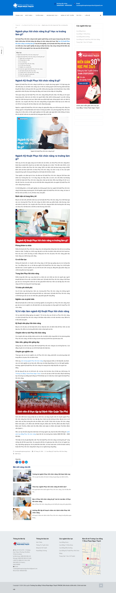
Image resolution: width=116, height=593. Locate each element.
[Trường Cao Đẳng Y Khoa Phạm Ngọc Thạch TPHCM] (23, 5)
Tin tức (79, 15)
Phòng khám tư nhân (25, 60)
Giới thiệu (29, 15)
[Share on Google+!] (23, 462)
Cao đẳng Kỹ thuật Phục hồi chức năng (31, 25)
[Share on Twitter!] (20, 462)
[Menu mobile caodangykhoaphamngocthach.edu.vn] (100, 15)
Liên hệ (87, 15)
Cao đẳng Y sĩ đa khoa (83, 34)
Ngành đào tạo (52, 15)
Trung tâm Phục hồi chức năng (27, 63)
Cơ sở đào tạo (23, 62)
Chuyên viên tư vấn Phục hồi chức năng (29, 72)
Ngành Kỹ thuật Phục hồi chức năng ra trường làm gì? (31, 56)
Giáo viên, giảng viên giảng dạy (27, 74)
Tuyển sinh (40, 15)
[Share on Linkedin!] (26, 462)
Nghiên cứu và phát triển (25, 67)
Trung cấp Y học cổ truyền (84, 42)
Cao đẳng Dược (81, 31)
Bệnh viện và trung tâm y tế (26, 58)
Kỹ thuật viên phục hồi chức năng (28, 70)
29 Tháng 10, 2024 (38, 451)
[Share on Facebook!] (16, 462)
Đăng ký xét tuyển (67, 15)
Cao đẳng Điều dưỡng (83, 36)
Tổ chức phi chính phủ (25, 65)
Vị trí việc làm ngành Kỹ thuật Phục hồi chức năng (30, 69)
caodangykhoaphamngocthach (22, 451)
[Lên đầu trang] (101, 585)
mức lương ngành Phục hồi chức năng (32, 361)
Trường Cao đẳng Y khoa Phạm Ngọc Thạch (28, 373)
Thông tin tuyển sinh (42, 545)
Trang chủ (19, 15)
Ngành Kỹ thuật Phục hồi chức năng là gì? (28, 54)
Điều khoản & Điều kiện (69, 585)
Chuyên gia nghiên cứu (25, 76)
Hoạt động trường (41, 550)
